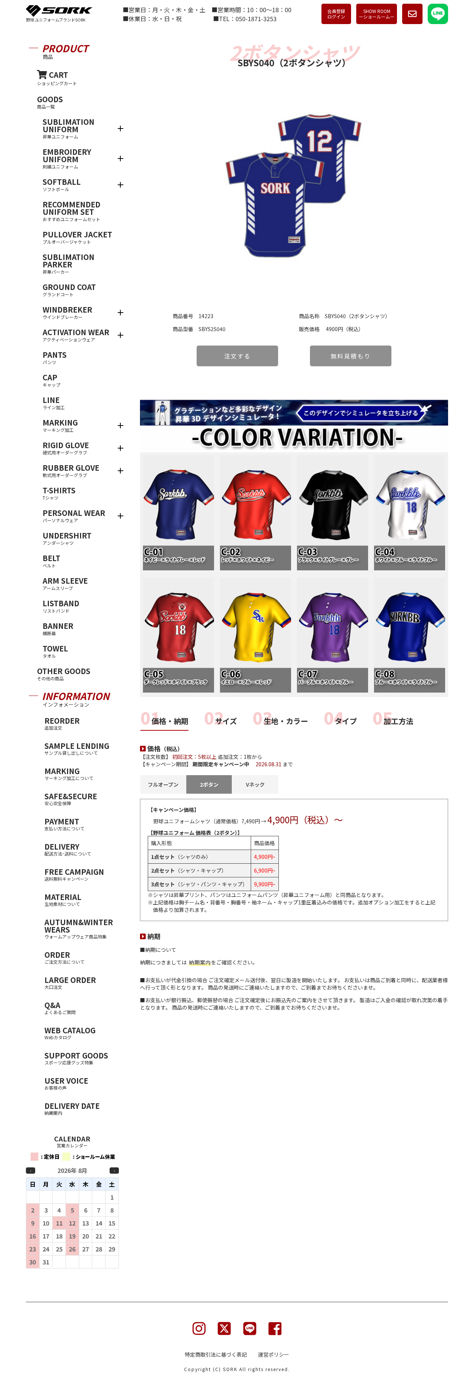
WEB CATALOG (70, 1032)
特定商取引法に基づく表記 (216, 1354)
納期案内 (200, 962)
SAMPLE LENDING (76, 748)
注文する (237, 355)
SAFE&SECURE (70, 798)
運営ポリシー (273, 1354)
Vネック (255, 784)
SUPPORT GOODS (76, 1058)
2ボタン (209, 784)
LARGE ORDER (70, 982)
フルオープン (163, 784)
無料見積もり (351, 355)
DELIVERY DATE (72, 1108)
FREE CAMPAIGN (74, 874)
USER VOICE (66, 1083)
